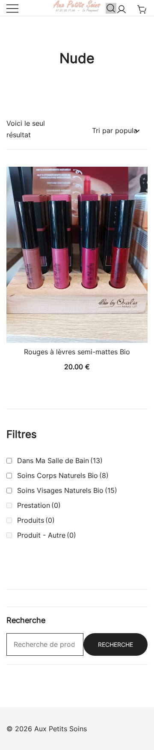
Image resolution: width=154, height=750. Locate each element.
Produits (36, 520)
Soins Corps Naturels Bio (63, 475)
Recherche (115, 644)
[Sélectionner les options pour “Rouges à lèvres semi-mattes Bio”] (77, 328)
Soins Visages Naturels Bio (67, 490)
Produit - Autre (46, 535)
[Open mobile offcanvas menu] (12, 8)
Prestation (39, 505)
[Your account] (121, 9)
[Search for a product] (111, 8)
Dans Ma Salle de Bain (60, 460)
